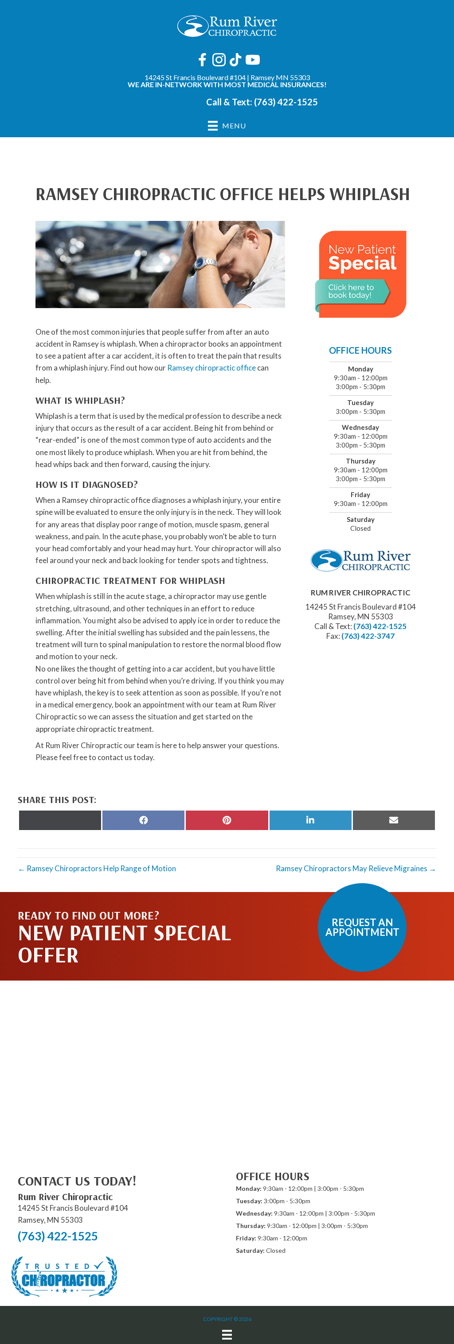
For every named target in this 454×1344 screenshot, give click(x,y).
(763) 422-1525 (286, 102)
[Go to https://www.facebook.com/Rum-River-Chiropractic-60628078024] (202, 60)
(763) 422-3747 (368, 636)
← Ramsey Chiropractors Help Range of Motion (97, 868)
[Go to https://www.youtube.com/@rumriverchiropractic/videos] (251, 60)
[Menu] (227, 1334)
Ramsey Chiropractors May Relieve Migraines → (356, 868)
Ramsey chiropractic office (211, 367)
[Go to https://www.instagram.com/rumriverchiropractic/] (219, 61)
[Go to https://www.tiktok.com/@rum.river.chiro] (235, 60)
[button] (362, 927)
